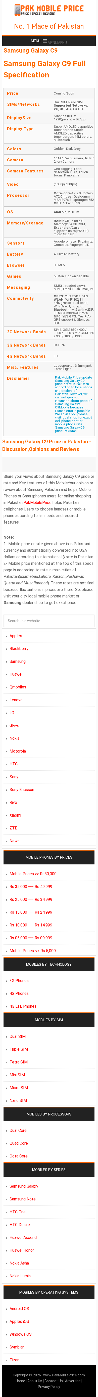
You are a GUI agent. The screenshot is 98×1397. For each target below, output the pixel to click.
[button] (57, 43)
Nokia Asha (19, 1263)
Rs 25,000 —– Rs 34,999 (31, 899)
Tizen (14, 1360)
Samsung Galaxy (24, 1186)
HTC (14, 764)
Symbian (17, 1347)
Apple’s (16, 635)
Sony (14, 776)
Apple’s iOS (19, 1321)
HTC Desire (20, 1224)
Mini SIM (17, 1075)
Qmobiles (18, 687)
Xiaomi (15, 815)
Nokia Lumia (20, 1276)
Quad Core (19, 1143)
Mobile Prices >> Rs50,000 (33, 873)
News (15, 841)
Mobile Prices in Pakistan (49, 10)
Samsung (18, 661)
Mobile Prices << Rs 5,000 (33, 950)
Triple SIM (19, 1049)
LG (12, 712)
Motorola (18, 751)
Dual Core (18, 1130)
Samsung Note (23, 1199)
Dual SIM (18, 1036)
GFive (14, 725)
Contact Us (54, 1381)
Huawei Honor (22, 1250)
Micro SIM (19, 1087)
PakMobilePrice (37, 502)
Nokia (14, 738)
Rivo (13, 802)
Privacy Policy (49, 1387)
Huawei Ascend (23, 1237)
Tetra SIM (19, 1062)
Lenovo (16, 699)
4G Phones (19, 993)
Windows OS (21, 1334)
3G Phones (19, 980)
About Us (35, 1381)
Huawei (16, 674)
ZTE (13, 828)
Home (21, 1381)
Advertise (73, 1381)
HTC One (18, 1211)
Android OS (19, 1308)
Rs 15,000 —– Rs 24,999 (31, 912)
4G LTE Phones (23, 1006)
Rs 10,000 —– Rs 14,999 (31, 925)
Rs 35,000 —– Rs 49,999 (31, 886)
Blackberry (19, 648)
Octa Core (19, 1156)
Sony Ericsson (22, 789)
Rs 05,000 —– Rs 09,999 (31, 938)
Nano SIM (18, 1100)
